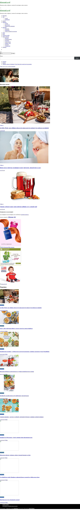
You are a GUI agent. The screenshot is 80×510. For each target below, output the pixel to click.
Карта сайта (5, 504)
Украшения (7, 46)
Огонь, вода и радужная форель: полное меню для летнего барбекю (16, 328)
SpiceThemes (31, 508)
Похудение (7, 24)
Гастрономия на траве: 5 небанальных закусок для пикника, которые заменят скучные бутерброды (24, 351)
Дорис (1, 66)
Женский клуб (5, 2)
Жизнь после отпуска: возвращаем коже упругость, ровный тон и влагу (20, 167)
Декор (6, 18)
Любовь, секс (8, 43)
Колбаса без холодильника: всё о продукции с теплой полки (14, 395)
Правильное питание (10, 26)
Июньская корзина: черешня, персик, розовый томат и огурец (15, 455)
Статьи (4, 47)
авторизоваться (25, 214)
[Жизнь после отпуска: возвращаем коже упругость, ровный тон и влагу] (24, 162)
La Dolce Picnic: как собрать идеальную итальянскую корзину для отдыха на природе (24, 128)
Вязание (7, 38)
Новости (4, 15)
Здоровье (4, 22)
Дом (3, 17)
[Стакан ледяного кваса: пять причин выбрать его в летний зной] (25, 201)
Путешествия (8, 39)
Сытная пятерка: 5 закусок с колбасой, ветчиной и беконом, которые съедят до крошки (22, 417)
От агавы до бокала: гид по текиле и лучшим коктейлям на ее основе (17, 371)
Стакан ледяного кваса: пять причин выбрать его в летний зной (18, 206)
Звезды (4, 21)
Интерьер (7, 19)
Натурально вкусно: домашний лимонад (10, 499)
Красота (4, 27)
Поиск (1, 56)
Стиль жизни (5, 36)
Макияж (7, 28)
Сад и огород (8, 42)
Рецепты (7, 40)
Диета (6, 23)
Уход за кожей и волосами (11, 31)
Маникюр (7, 30)
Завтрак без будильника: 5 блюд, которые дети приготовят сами (16, 437)
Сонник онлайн (5, 35)
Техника (7, 44)
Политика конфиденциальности (10, 506)
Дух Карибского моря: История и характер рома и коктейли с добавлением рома (19, 477)
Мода (3, 32)
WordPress (16, 508)
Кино (3, 34)
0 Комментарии (11, 66)
